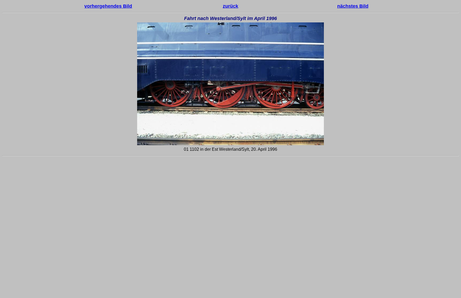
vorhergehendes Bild (108, 6)
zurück (230, 6)
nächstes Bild (352, 6)
